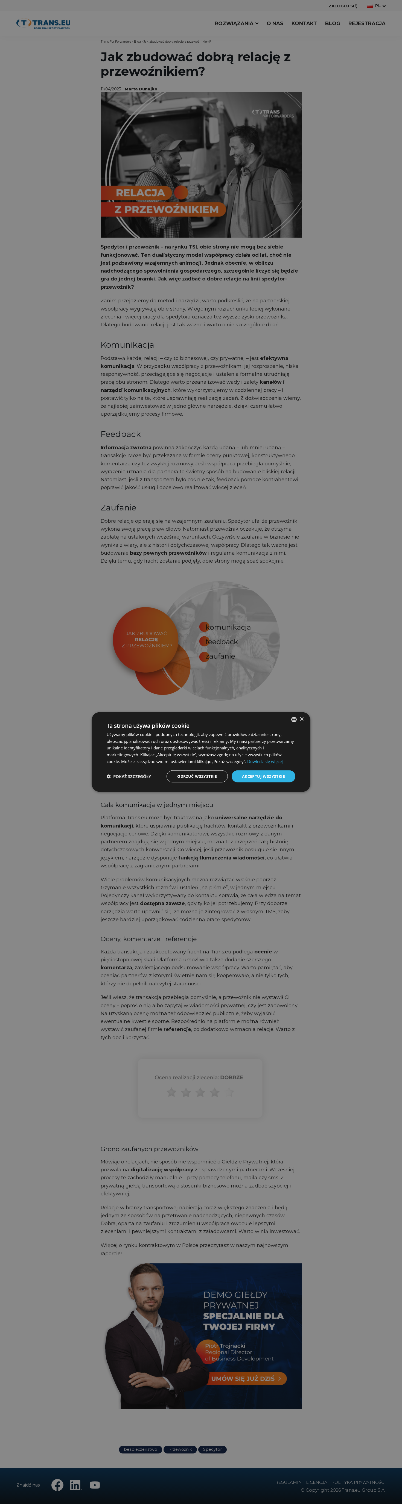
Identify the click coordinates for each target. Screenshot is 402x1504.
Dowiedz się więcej (265, 761)
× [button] (301, 719)
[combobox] (294, 719)
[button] (129, 776)
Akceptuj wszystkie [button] (263, 776)
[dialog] (201, 752)
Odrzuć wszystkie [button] (197, 776)
